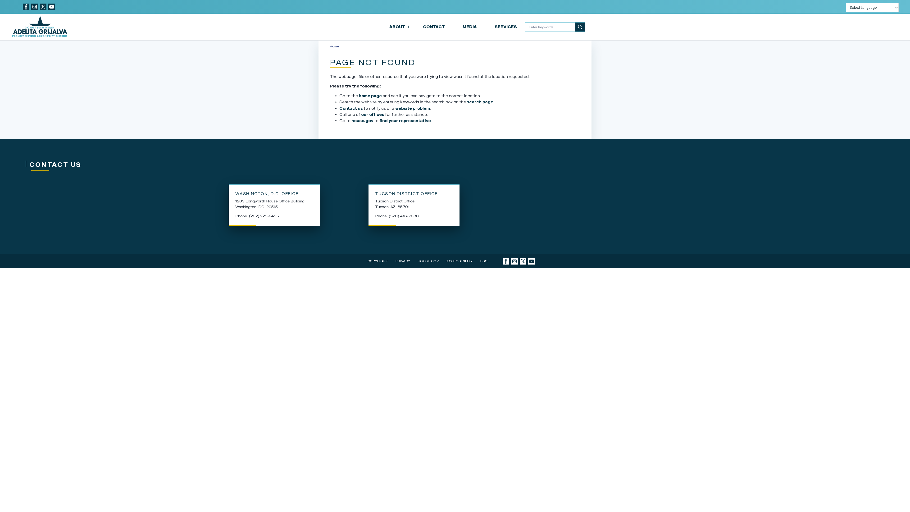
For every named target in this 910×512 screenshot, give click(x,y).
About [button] (399, 26)
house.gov (362, 121)
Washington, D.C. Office (267, 194)
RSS (484, 261)
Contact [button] (436, 26)
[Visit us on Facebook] (26, 7)
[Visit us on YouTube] (51, 7)
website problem (412, 108)
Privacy (403, 261)
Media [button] (472, 26)
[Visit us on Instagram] (34, 7)
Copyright (378, 261)
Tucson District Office (406, 194)
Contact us (351, 108)
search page (480, 102)
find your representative (405, 121)
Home (334, 46)
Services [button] (508, 26)
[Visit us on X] (43, 7)
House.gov (428, 261)
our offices (372, 114)
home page (370, 96)
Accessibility (459, 261)
